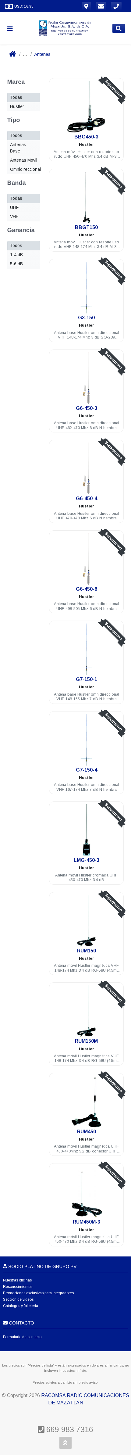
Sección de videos (18, 1299)
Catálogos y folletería (20, 1306)
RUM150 (86, 950)
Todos (16, 135)
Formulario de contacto (22, 1337)
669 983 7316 (68, 1429)
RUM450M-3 (86, 1221)
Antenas (42, 54)
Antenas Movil (23, 160)
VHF (14, 216)
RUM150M (86, 1041)
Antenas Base (18, 147)
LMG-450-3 (86, 860)
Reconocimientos (17, 1287)
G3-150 (86, 317)
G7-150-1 (86, 679)
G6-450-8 (86, 589)
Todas (16, 97)
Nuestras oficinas (17, 1280)
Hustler (17, 106)
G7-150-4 (86, 769)
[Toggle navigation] (12, 28)
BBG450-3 (86, 136)
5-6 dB (16, 263)
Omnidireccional (25, 169)
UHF (14, 207)
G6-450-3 (86, 408)
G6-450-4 (86, 498)
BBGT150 (86, 227)
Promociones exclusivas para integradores (38, 1293)
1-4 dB (16, 254)
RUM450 (86, 1131)
